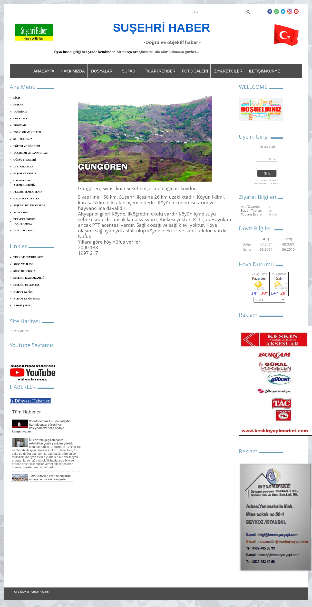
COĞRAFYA (20, 118)
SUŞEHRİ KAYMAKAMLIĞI (29, 278)
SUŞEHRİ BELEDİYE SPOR (29, 205)
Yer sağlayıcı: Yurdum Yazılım (31, 591)
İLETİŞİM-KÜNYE (264, 71)
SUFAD (128, 71)
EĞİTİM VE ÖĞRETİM (26, 146)
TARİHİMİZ (20, 111)
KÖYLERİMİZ (21, 212)
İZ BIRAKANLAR (23, 166)
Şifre (272, 159)
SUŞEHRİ (18, 104)
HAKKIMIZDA (73, 71)
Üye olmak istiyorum (266, 183)
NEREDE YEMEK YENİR (27, 191)
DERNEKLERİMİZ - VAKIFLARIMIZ (24, 221)
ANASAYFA (43, 71)
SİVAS (16, 97)
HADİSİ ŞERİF (21, 305)
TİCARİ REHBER (160, 71)
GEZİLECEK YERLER (26, 198)
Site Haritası (20, 331)
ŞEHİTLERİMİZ (22, 139)
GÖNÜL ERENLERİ (24, 159)
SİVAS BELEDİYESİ (25, 271)
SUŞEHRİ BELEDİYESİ (26, 284)
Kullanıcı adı (267, 147)
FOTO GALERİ (195, 71)
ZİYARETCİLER (228, 71)
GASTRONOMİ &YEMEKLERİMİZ (24, 182)
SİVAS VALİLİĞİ (23, 264)
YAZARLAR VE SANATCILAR (30, 153)
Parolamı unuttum (267, 180)
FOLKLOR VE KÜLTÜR (27, 132)
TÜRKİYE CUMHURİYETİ (28, 257)
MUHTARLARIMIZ (24, 230)
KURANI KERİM (22, 291)
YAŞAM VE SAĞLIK (25, 173)
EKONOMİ (19, 125)
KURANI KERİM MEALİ (27, 298)
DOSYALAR (102, 71)
